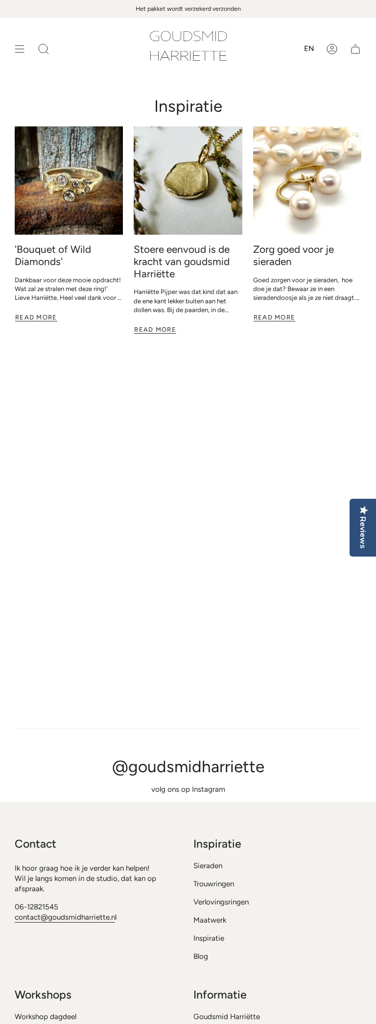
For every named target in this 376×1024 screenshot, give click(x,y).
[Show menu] (19, 49)
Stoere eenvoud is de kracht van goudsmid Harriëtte (182, 262)
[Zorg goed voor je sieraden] (307, 180)
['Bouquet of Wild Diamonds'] (69, 180)
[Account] (332, 49)
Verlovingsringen (221, 902)
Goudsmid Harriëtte (226, 1016)
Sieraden (207, 865)
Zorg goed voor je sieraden (293, 256)
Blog (200, 956)
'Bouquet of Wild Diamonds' (53, 256)
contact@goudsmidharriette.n (65, 917)
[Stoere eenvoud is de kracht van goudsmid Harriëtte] (188, 180)
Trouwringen (213, 883)
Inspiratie (208, 938)
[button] (43, 49)
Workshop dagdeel (45, 1016)
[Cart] (355, 49)
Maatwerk (209, 920)
